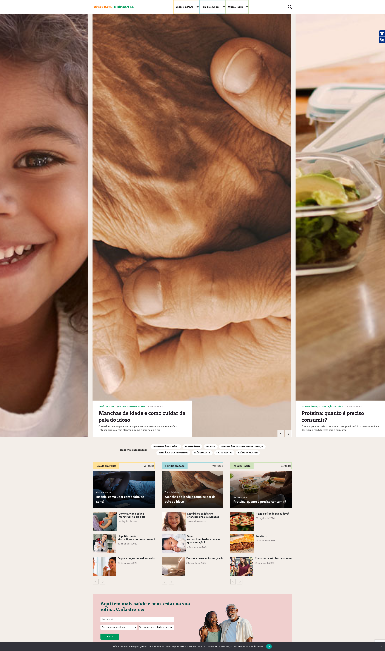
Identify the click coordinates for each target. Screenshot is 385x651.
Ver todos (149, 465)
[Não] (381, 646)
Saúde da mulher (248, 452)
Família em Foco (211, 6)
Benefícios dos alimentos (173, 452)
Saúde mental (224, 452)
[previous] (280, 433)
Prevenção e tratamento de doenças (242, 446)
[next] (288, 433)
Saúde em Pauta (184, 6)
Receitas (210, 446)
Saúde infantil (202, 452)
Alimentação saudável (166, 446)
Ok (269, 646)
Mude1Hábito (235, 6)
